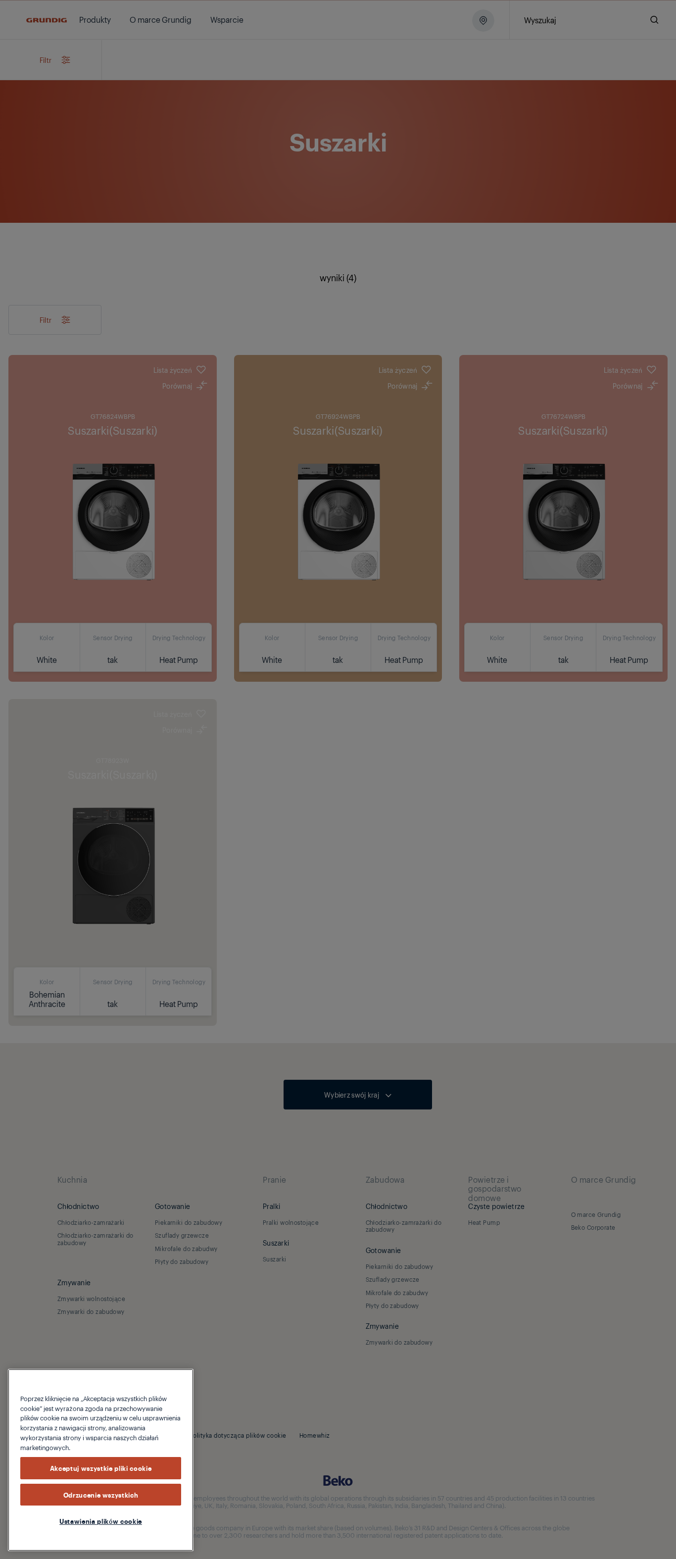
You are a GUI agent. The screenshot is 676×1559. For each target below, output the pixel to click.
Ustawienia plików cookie (100, 1520)
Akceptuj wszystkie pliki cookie (100, 1467)
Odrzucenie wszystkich (101, 1494)
